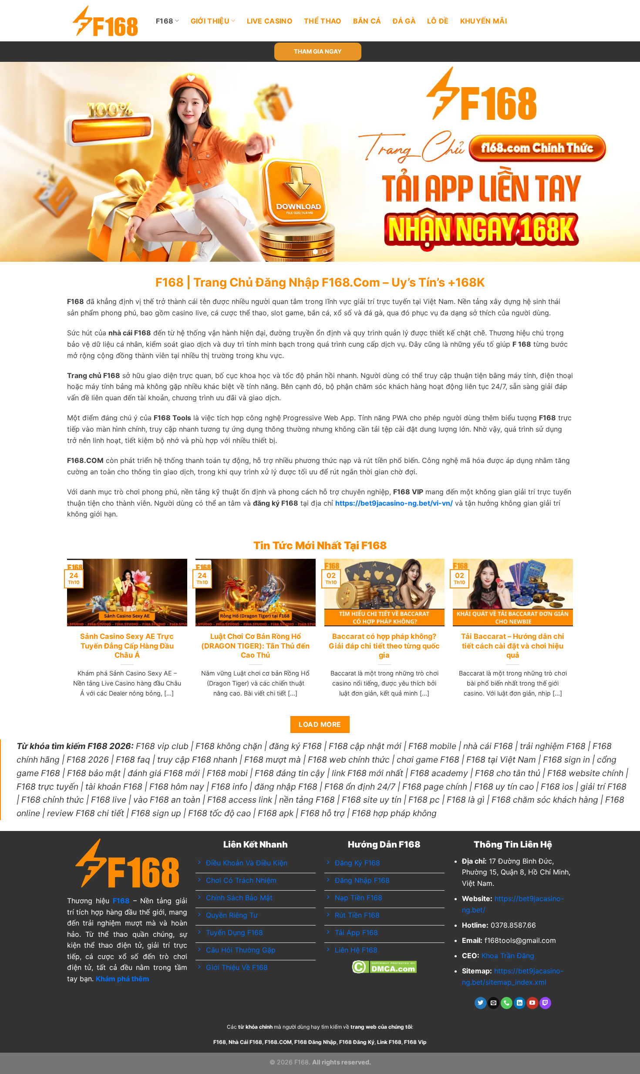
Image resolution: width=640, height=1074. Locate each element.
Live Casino (270, 21)
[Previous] (24, 162)
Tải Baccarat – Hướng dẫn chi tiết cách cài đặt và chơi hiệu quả (512, 645)
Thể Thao (323, 21)
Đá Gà (404, 21)
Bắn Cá (367, 21)
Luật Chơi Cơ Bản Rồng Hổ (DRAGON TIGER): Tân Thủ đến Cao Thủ (255, 645)
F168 (164, 21)
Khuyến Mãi (483, 21)
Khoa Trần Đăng (508, 955)
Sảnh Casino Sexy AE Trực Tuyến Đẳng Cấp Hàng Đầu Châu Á (127, 645)
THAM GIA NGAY (318, 51)
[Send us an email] (493, 1003)
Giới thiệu (210, 21)
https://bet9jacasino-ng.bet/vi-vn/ (394, 503)
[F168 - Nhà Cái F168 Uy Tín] (105, 21)
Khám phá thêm (122, 978)
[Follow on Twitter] (480, 1003)
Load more (320, 724)
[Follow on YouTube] (532, 1003)
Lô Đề (438, 21)
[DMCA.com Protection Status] (384, 966)
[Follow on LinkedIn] (519, 1003)
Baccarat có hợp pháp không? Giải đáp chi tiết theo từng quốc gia (384, 645)
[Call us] (506, 1003)
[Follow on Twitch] (545, 1003)
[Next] (616, 162)
